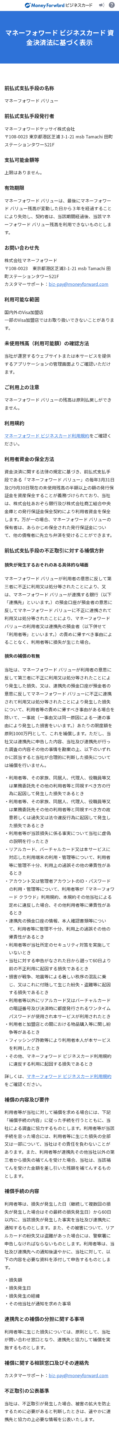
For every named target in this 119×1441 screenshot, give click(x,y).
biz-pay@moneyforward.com (78, 284)
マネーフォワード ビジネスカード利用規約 (46, 435)
